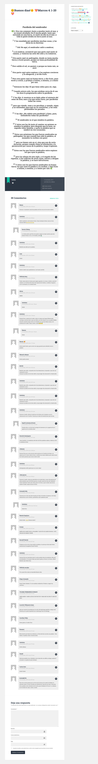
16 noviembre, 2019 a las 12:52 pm (27, 278)
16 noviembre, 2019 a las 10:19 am (27, 396)
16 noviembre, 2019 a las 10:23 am (27, 367)
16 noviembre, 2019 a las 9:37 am (27, 528)
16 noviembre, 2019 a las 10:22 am (29, 505)
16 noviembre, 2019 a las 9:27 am (27, 541)
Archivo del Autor (13, 183)
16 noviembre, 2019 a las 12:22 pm (29, 424)
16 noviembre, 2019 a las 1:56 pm (29, 304)
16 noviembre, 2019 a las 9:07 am (27, 679)
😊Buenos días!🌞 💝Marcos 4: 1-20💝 (33, 12)
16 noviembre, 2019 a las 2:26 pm (27, 255)
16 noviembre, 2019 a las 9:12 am (27, 631)
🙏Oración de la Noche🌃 (84, 22)
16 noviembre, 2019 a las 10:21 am (27, 382)
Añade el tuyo (54, 198)
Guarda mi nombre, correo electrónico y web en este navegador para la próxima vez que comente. (33, 748)
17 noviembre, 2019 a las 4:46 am (29, 231)
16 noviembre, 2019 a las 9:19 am (27, 580)
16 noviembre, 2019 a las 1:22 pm (27, 266)
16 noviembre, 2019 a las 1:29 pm (29, 331)
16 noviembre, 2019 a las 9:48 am (27, 476)
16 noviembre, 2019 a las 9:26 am (27, 554)
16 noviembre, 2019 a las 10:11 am (27, 437)
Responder (56, 206)
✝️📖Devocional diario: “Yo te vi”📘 (80, 13)
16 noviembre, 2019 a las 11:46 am (27, 315)
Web (12, 741)
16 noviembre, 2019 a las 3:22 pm (27, 244)
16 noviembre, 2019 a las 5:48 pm (27, 218)
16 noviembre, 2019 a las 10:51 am (27, 356)
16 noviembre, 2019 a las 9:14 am (27, 619)
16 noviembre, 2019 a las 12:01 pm (27, 292)
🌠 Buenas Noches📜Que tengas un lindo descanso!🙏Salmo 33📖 (81, 20)
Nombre (13, 728)
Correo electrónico (15, 735)
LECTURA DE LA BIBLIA (49, 182)
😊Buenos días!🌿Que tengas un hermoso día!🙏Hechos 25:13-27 (81, 16)
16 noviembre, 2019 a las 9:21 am (27, 569)
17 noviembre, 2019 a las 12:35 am (27, 206)
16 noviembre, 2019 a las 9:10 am (27, 644)
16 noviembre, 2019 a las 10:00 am (27, 450)
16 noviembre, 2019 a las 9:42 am (27, 492)
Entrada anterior (47, 186)
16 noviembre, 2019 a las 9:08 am (27, 668)
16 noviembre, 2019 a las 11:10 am (27, 343)
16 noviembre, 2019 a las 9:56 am (27, 465)
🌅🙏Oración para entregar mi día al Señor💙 (79, 9)
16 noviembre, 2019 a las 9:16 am (27, 606)
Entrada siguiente (48, 188)
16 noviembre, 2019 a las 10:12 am (27, 411)
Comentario (14, 709)
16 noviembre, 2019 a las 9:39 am (27, 517)
